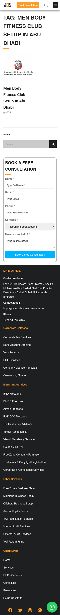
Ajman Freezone (13, 409)
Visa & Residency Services (19, 439)
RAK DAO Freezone (15, 416)
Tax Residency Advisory (17, 424)
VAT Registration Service (18, 519)
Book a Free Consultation (30, 254)
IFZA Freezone (12, 393)
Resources (9, 590)
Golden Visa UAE (13, 447)
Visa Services (11, 352)
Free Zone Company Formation (21, 454)
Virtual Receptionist (14, 431)
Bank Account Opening (17, 345)
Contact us (9, 583)
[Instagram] (30, 610)
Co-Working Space (14, 375)
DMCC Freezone (13, 401)
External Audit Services (17, 534)
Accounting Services (15, 511)
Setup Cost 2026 (13, 598)
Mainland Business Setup (18, 496)
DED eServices (12, 575)
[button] (55, 5)
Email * (9, 192)
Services (8, 567)
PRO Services (11, 360)
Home (6, 560)
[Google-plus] (39, 610)
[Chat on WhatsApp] (52, 607)
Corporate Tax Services (17, 337)
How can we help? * (17, 234)
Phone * (10, 206)
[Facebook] (10, 610)
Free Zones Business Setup (19, 488)
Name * (9, 179)
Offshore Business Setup (18, 503)
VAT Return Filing (13, 541)
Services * (11, 220)
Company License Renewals (20, 367)
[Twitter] (20, 610)
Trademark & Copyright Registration (24, 462)
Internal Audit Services (16, 526)
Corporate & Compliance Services (23, 470)
